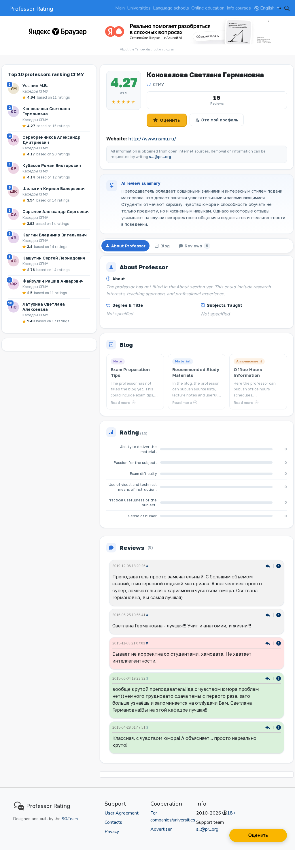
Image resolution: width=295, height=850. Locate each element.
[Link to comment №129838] (268, 727)
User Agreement (122, 813)
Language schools (171, 8)
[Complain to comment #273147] (278, 565)
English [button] (267, 8)
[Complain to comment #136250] (278, 678)
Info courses (239, 8)
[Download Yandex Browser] (185, 31)
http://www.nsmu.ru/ (152, 139)
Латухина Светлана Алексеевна (43, 307)
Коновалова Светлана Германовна (46, 111)
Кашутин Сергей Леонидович (53, 257)
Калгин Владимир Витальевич (54, 234)
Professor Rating (31, 9)
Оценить (170, 120)
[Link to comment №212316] (268, 614)
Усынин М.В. (35, 85)
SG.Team (70, 818)
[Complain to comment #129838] (278, 727)
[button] (287, 8)
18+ (231, 813)
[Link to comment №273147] (268, 565)
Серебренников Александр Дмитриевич (51, 140)
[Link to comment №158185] (268, 643)
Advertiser (161, 829)
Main (120, 8)
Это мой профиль (219, 119)
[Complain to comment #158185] (278, 643)
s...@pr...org (160, 157)
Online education (207, 8)
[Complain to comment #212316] (278, 614)
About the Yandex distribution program (147, 49)
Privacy (112, 831)
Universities (139, 8)
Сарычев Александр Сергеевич (56, 211)
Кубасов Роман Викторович (51, 165)
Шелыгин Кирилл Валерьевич (54, 188)
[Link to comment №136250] (268, 678)
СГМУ (158, 84)
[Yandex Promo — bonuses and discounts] (57, 31)
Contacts (113, 822)
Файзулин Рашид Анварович (53, 281)
